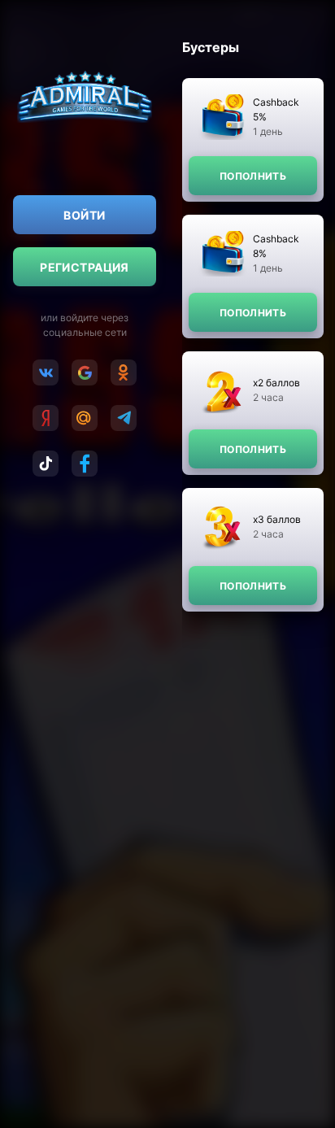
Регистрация (84, 267)
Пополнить (253, 176)
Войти (84, 215)
